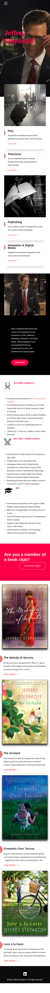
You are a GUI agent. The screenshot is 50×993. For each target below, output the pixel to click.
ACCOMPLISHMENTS (24, 383)
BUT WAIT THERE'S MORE (27, 439)
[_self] (7, 386)
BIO (18, 488)
